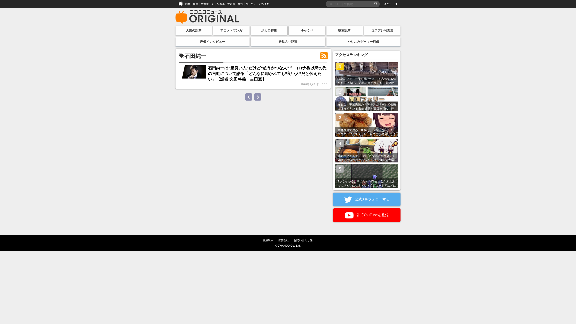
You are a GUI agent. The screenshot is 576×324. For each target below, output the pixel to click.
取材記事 (344, 30)
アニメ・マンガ (231, 30)
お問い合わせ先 (303, 240)
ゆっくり (307, 30)
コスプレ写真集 (382, 30)
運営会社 (283, 240)
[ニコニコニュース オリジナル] (207, 17)
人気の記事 (194, 30)
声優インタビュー (212, 41)
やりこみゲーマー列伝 (363, 41)
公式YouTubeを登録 (372, 215)
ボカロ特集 (269, 30)
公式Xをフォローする (372, 199)
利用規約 (268, 240)
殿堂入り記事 (288, 41)
